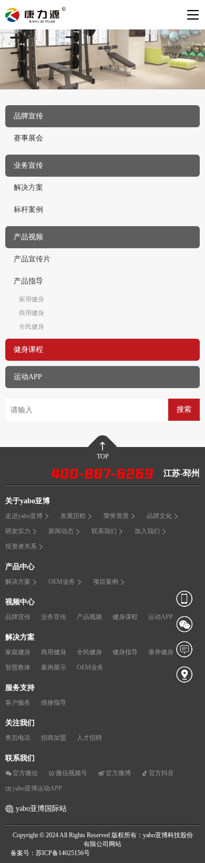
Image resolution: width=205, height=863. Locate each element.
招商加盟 (53, 738)
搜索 (184, 409)
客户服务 (17, 702)
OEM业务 (61, 581)
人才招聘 (89, 738)
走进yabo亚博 (24, 516)
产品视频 (89, 617)
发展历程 (73, 516)
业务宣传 (53, 617)
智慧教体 (17, 667)
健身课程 (125, 617)
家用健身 (31, 299)
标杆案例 (28, 210)
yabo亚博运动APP (37, 788)
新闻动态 (61, 531)
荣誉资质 (116, 516)
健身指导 (125, 652)
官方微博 (118, 773)
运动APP (160, 617)
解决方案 (28, 187)
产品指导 (28, 281)
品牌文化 (159, 516)
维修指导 (53, 702)
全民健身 (31, 326)
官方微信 (25, 773)
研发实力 (17, 531)
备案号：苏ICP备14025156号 (50, 853)
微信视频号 (71, 773)
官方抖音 (161, 773)
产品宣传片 (32, 259)
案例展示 (53, 667)
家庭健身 (17, 652)
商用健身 (31, 313)
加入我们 (147, 531)
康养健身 (160, 652)
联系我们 (104, 531)
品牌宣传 (17, 617)
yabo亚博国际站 (41, 809)
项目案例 (105, 581)
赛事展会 (28, 138)
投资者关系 (21, 546)
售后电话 (17, 738)
